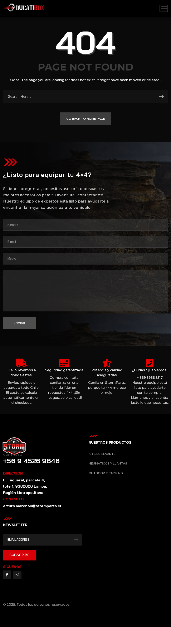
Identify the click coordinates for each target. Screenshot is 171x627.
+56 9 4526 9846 (31, 461)
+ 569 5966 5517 (150, 378)
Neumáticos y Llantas (108, 463)
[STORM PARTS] (25, 8)
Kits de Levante (102, 454)
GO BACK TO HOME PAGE (85, 119)
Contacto (12, 455)
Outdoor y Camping (106, 473)
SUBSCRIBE (19, 555)
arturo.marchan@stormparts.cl (32, 506)
